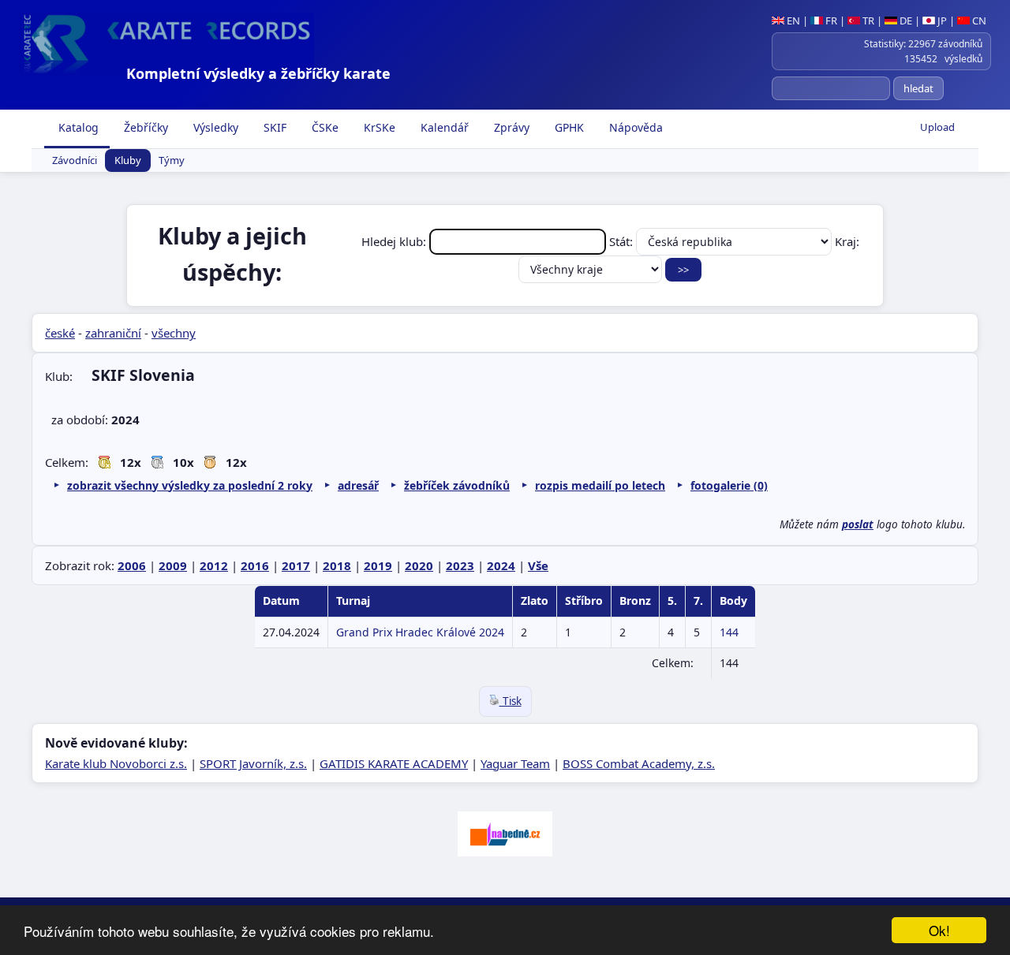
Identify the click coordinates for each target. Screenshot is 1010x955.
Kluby (127, 161)
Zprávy (510, 127)
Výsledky (214, 127)
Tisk (510, 701)
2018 (337, 565)
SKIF (273, 127)
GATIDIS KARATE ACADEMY (394, 763)
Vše (538, 565)
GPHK (568, 127)
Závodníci (74, 161)
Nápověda (634, 127)
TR (867, 20)
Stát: (622, 241)
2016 (255, 565)
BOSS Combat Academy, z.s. (639, 763)
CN (978, 20)
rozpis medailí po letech (600, 485)
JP (941, 20)
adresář (358, 485)
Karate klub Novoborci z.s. (116, 763)
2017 (296, 565)
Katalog (77, 127)
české (60, 333)
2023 (460, 565)
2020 (419, 565)
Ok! (939, 930)
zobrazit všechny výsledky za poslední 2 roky (189, 485)
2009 (173, 565)
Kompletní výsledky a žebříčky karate (258, 73)
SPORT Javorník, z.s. (253, 763)
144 (729, 632)
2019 (378, 565)
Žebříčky (144, 127)
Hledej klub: (395, 241)
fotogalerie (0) (729, 485)
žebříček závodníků (457, 485)
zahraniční (113, 333)
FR (830, 20)
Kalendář (443, 127)
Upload (937, 127)
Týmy (172, 161)
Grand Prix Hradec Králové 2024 (420, 632)
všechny (174, 333)
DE (904, 20)
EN (792, 20)
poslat (857, 524)
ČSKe (324, 127)
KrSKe (378, 127)
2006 (132, 565)
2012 (214, 565)
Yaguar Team (515, 763)
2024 (501, 565)
